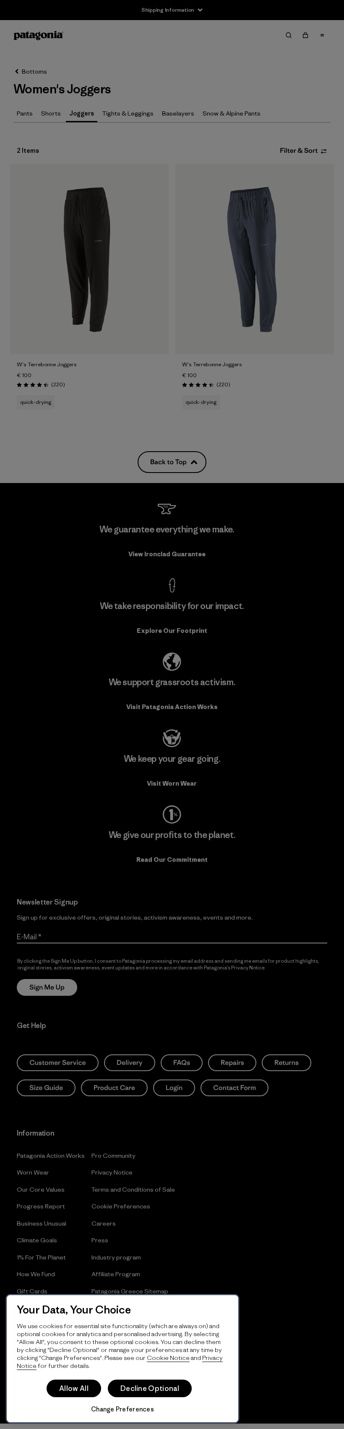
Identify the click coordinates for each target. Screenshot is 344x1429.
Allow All (74, 1388)
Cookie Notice (168, 1358)
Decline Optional (149, 1388)
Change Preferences (122, 1409)
